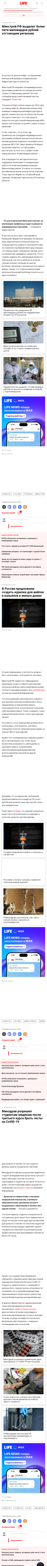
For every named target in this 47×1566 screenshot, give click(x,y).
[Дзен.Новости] (4, 507)
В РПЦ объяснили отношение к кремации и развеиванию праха (19, 539)
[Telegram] (14, 507)
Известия (16, 99)
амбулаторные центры (25, 1309)
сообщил (17, 811)
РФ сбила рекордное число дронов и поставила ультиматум (21, 568)
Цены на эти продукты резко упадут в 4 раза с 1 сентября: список (22, 560)
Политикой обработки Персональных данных (17, 10)
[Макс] (9, 507)
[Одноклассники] (25, 507)
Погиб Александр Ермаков (13, 1086)
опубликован (39, 690)
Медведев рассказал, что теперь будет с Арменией (23, 1099)
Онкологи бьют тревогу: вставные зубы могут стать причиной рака (23, 1066)
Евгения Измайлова (10, 1500)
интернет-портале (25, 1187)
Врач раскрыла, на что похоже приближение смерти (23, 1073)
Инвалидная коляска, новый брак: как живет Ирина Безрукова (23, 575)
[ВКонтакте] (20, 507)
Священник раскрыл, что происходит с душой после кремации (23, 552)
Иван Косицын (8, 454)
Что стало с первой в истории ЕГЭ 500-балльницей (23, 546)
